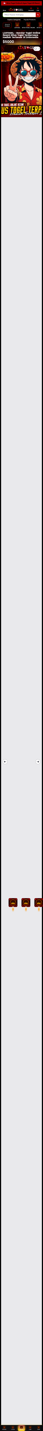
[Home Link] (16, 9)
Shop (4, 10)
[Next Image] (38, 762)
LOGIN (13, 1429)
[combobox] (19, 15)
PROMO (4, 1429)
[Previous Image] (5, 762)
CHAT (38, 1429)
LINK (30, 1429)
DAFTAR (21, 1429)
